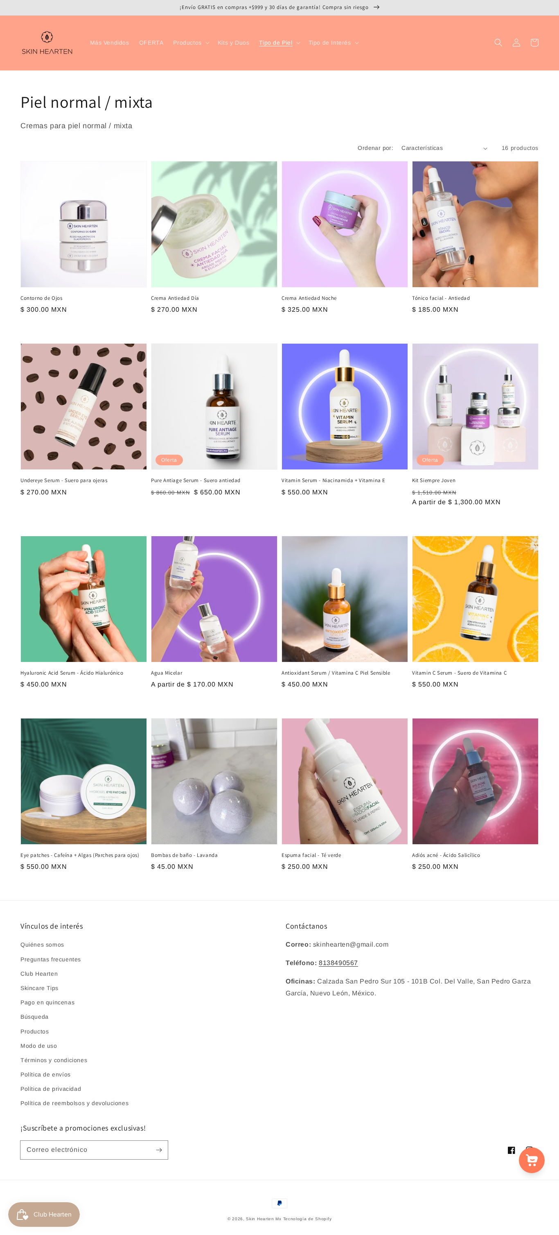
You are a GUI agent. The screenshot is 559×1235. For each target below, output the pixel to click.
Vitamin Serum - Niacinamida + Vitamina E (333, 480)
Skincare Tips (39, 988)
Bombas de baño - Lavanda (184, 855)
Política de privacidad (50, 1088)
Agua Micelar (166, 672)
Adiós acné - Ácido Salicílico (446, 855)
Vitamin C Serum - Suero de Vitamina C (459, 672)
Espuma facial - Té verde (311, 855)
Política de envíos (45, 1074)
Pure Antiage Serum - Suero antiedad (196, 480)
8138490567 (338, 962)
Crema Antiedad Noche (309, 298)
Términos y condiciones (53, 1060)
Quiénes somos (42, 944)
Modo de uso (38, 1045)
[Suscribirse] (159, 1150)
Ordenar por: (375, 148)
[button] (190, 42)
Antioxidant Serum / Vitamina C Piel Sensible (336, 672)
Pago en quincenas (47, 1002)
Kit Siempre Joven (433, 480)
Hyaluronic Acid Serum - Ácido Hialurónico (72, 672)
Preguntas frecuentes (50, 959)
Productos (34, 1031)
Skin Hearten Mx (264, 1219)
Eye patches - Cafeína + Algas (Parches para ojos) (79, 855)
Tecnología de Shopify (307, 1219)
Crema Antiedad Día (175, 298)
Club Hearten (39, 973)
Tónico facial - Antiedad (441, 298)
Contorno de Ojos (41, 298)
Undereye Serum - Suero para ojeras (63, 480)
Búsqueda (34, 1016)
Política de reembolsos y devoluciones (74, 1103)
